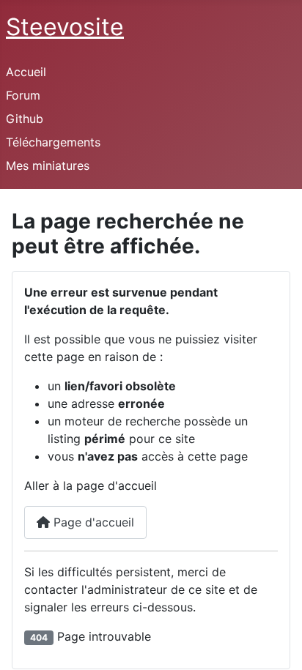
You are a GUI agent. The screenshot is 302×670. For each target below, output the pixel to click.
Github (24, 118)
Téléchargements (53, 142)
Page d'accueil (92, 522)
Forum (23, 95)
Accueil (26, 71)
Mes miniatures (47, 165)
